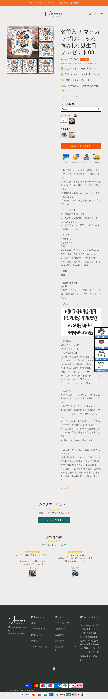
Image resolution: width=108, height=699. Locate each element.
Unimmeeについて (39, 629)
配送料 (66, 63)
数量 (62, 91)
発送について (61, 629)
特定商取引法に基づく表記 (66, 648)
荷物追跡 (35, 641)
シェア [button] (66, 488)
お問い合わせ (37, 635)
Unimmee (16, 690)
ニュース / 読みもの (39, 647)
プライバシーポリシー (65, 623)
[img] (54, 541)
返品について (61, 635)
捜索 (33, 623)
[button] (5, 14)
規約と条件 (60, 641)
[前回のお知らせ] (5, 3)
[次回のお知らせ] (103, 3)
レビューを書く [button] (54, 520)
